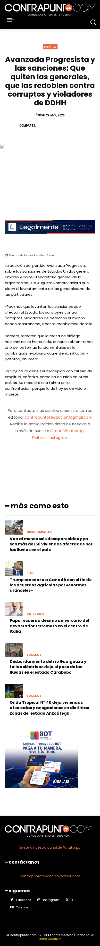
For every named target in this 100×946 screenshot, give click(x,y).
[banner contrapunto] (50, 237)
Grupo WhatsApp (67, 431)
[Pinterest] (64, 125)
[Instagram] (39, 900)
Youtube (22, 907)
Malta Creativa (50, 939)
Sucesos (34, 654)
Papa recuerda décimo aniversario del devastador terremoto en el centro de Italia (49, 626)
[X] (53, 125)
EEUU (30, 573)
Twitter (38, 437)
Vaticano (35, 613)
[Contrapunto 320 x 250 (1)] (41, 792)
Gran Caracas (39, 532)
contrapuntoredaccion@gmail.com (58, 417)
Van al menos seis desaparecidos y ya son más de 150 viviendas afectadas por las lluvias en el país (51, 544)
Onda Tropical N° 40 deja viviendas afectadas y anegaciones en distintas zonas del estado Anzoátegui (49, 708)
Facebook (23, 900)
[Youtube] (12, 907)
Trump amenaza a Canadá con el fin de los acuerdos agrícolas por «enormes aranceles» (51, 585)
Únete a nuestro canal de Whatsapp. (50, 847)
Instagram (58, 437)
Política (50, 47)
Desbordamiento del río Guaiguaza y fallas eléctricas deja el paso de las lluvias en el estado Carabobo (48, 667)
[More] (76, 456)
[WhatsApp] (76, 125)
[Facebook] (42, 125)
